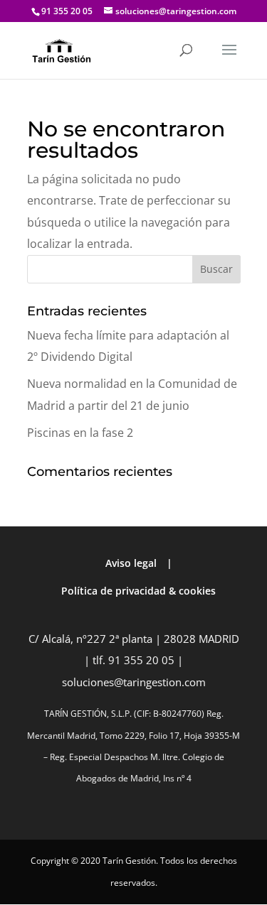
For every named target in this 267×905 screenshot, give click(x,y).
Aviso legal (131, 563)
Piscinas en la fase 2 (80, 432)
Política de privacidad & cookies (138, 590)
